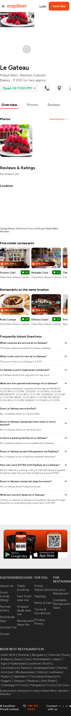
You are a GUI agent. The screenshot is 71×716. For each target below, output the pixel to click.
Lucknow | (35, 663)
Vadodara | (20, 676)
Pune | (66, 655)
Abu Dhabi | (49, 681)
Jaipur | (57, 659)
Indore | (42, 672)
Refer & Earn (43, 603)
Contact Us (8, 627)
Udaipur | (20, 681)
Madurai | (33, 681)
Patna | (63, 668)
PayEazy (40, 596)
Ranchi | (26, 668)
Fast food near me (24, 598)
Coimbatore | (10, 668)
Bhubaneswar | (26, 672)
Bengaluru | (39, 655)
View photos (57, 119)
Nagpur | (7, 681)
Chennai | (55, 655)
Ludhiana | (56, 672)
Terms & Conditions (42, 611)
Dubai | (19, 659)
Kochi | (48, 663)
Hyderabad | (18, 663)
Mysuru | (6, 676)
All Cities (63, 685)
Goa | (28, 659)
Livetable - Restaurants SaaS (61, 604)
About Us (6, 586)
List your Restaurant (61, 591)
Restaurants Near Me (25, 622)
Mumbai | (24, 655)
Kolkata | (7, 659)
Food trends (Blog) (4, 596)
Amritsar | (8, 672)
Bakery (5, 80)
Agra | (5, 663)
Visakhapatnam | (45, 668)
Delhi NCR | (9, 655)
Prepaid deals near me (24, 610)
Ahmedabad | (42, 659)
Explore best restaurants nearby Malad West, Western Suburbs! (34, 692)
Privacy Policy (39, 621)
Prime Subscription (43, 588)
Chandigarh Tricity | (15, 685)
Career (5, 634)
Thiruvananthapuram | (44, 676)
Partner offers (5, 608)
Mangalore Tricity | (43, 685)
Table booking (23, 588)
